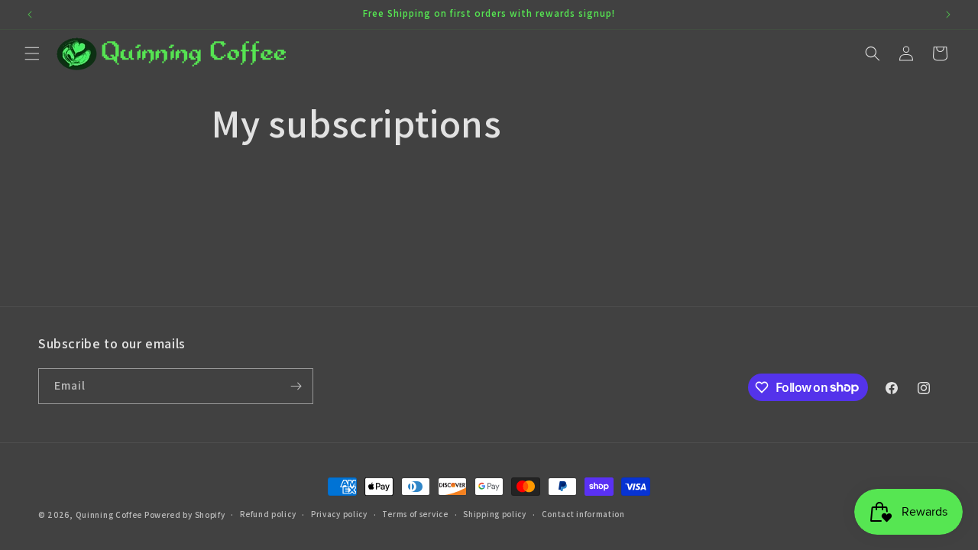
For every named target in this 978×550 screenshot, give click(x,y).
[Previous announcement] (30, 14)
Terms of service (415, 514)
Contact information (583, 514)
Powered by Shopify (184, 515)
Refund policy (268, 514)
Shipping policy (494, 514)
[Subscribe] (296, 386)
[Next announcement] (948, 14)
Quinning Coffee (109, 515)
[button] (32, 53)
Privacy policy (339, 514)
